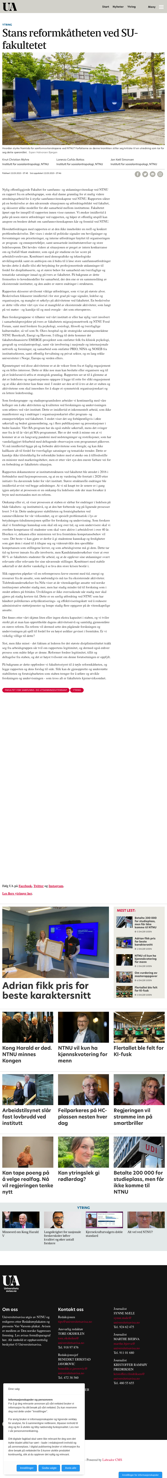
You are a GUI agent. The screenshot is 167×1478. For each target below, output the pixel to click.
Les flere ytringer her (17, 893)
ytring (77, 690)
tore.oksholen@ (68, 1338)
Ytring (131, 7)
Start (105, 7)
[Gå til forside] (10, 7)
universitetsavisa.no (71, 1342)
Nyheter (118, 7)
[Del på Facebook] (138, 174)
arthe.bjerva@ (125, 1343)
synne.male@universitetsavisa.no (127, 1320)
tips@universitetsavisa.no (75, 1321)
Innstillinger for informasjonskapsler (140, 1475)
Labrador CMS (112, 1459)
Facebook (25, 885)
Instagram (56, 885)
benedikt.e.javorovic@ (73, 1368)
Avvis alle (70, 1468)
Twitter (38, 885)
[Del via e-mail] (153, 174)
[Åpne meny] (161, 6)
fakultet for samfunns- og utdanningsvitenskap (36, 690)
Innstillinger (26, 1468)
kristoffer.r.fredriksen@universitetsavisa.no (129, 1376)
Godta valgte (49, 1468)
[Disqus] (83, 748)
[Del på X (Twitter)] (145, 174)
